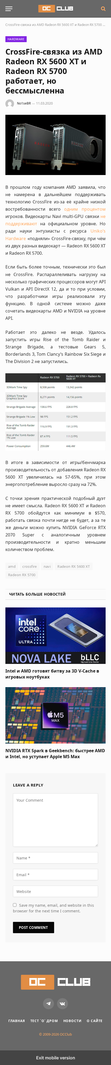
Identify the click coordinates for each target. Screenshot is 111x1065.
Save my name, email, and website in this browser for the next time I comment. (53, 908)
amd (12, 566)
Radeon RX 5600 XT (73, 566)
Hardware (16, 39)
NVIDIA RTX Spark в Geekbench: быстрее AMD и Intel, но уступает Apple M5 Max (55, 754)
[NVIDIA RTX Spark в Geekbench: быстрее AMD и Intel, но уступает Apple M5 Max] (55, 715)
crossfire (29, 566)
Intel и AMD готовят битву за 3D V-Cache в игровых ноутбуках (52, 674)
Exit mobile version (55, 1057)
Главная (16, 1021)
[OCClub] (55, 8)
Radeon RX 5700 (21, 574)
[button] (8, 9)
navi (47, 566)
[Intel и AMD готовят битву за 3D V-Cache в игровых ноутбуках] (55, 635)
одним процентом (85, 209)
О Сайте (95, 1021)
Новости (72, 1021)
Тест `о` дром (44, 1021)
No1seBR (24, 103)
